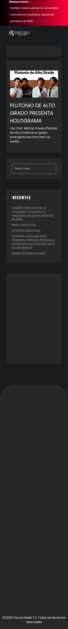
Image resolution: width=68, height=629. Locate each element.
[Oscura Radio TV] (19, 33)
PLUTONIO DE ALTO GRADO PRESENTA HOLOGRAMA (32, 113)
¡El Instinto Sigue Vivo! (26, 230)
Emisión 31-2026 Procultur (29, 253)
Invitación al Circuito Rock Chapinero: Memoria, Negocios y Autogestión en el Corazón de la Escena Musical (33, 241)
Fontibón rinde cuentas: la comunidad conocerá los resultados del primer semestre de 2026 (34, 14)
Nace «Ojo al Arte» (24, 224)
